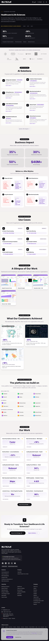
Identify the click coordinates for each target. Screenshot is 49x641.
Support (35, 595)
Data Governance (5, 580)
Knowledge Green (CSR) (38, 600)
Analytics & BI (4, 577)
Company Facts (36, 602)
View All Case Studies (24, 504)
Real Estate (4, 595)
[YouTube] (15, 563)
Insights (35, 593)
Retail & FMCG (5, 588)
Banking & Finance (5, 586)
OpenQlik (19, 572)
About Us (35, 586)
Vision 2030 (36, 597)
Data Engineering (5, 575)
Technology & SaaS (6, 593)
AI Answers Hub (36, 598)
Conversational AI (5, 572)
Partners (35, 590)
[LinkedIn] (6, 563)
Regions (35, 604)
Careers (35, 591)
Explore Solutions (32, 533)
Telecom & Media (20, 588)
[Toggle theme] (44, 2)
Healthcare (19, 586)
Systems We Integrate (24, 128)
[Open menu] (46, 2)
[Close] (45, 630)
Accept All (9, 637)
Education (19, 593)
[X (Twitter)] (12, 563)
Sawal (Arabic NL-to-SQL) (23, 573)
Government (19, 590)
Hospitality (19, 595)
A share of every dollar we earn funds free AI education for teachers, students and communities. (11, 558)
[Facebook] (3, 563)
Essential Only (18, 637)
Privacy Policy (34, 633)
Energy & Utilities (5, 591)
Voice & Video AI (5, 573)
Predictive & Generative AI (7, 579)
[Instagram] (9, 563)
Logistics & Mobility (21, 591)
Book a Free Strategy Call (16, 533)
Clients (34, 588)
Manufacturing (5, 590)
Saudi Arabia (4, 597)
